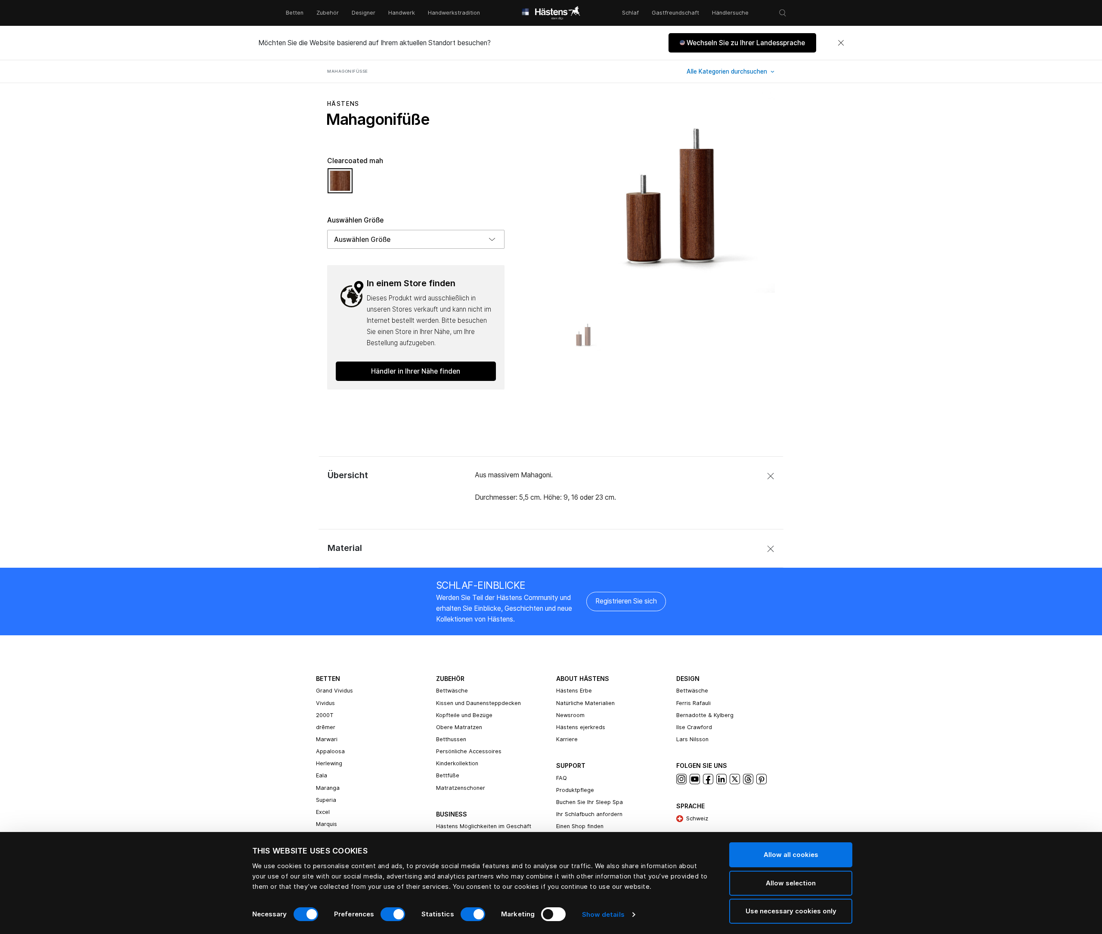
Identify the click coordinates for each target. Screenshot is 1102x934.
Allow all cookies (791, 854)
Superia (326, 800)
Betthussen (451, 739)
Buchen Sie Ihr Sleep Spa (589, 802)
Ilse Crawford (694, 727)
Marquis (326, 824)
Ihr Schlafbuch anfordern (589, 814)
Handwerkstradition (454, 12)
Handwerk (401, 12)
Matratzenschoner (460, 788)
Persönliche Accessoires (468, 751)
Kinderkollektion (457, 763)
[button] (742, 43)
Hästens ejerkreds (580, 727)
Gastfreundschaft (675, 12)
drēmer (325, 727)
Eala (321, 775)
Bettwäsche (452, 690)
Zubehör (327, 12)
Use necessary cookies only (791, 911)
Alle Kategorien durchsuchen (728, 71)
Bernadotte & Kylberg (705, 715)
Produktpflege (575, 790)
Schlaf (630, 12)
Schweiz (697, 818)
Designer (363, 12)
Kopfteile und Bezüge (464, 715)
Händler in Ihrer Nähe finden (415, 371)
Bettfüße (447, 775)
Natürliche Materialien (585, 703)
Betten (294, 12)
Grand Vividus (334, 690)
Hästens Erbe (574, 690)
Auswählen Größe (355, 220)
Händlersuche (730, 12)
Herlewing (329, 763)
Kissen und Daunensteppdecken (478, 703)
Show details (603, 914)
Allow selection (791, 883)
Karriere (567, 739)
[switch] (393, 914)
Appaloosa (330, 751)
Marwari (326, 739)
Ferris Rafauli (693, 703)
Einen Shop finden (580, 826)
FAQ (561, 778)
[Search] (782, 12)
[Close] (841, 43)
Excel (323, 812)
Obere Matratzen (459, 727)
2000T (325, 715)
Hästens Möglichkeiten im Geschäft (483, 826)
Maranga (328, 788)
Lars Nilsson (692, 739)
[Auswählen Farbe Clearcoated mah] (340, 184)
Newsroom (570, 715)
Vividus (325, 703)
